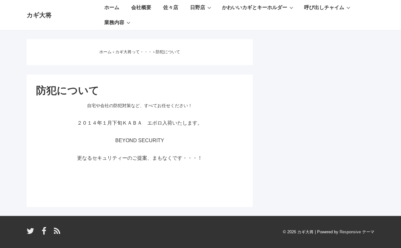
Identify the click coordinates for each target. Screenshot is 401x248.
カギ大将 (39, 15)
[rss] (58, 233)
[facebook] (45, 233)
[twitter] (32, 233)
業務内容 (114, 22)
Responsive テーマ (357, 232)
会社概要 (141, 7)
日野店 (197, 7)
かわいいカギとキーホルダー (254, 7)
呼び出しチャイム (324, 7)
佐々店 (170, 7)
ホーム (111, 7)
